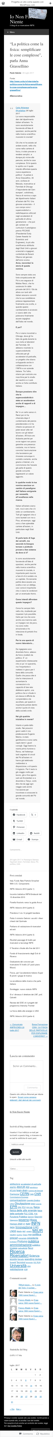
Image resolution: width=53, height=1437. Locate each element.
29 (36, 1396)
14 (31, 1385)
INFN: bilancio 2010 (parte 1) (22, 888)
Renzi (30, 1247)
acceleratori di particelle (31, 1184)
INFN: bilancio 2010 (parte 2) (22, 907)
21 (31, 1391)
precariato (23, 1238)
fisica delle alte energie (23, 1210)
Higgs (33, 1220)
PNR (30, 1234)
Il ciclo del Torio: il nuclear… (29, 1286)
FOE (36, 1213)
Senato (20, 1259)
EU (24, 1207)
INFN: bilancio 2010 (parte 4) (22, 1016)
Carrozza (14, 1194)
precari (14, 1238)
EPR (13, 1206)
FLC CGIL (28, 1213)
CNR (37, 1193)
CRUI (12, 1203)
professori (13, 1242)
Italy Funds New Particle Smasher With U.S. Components (24, 882)
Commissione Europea (19, 1197)
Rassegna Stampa (31, 859)
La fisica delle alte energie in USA (24, 1010)
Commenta (32, 1087)
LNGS (13, 1231)
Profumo (22, 1241)
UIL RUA (36, 1262)
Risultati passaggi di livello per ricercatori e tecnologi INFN (23, 941)
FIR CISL (29, 1207)
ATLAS (13, 1190)
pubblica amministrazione (24, 1243)
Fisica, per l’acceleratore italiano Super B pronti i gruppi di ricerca (26, 974)
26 (22, 1396)
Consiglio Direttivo (33, 1200)
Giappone (14, 1220)
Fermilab (26, 861)
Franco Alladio (24, 1300)
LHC (36, 1227)
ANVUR (21, 1187)
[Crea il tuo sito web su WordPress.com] (26, 3)
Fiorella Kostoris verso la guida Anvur (26, 902)
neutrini (13, 1234)
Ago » (18, 1409)
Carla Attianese (22, 107)
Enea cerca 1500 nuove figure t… (30, 1293)
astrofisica (34, 1187)
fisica (33, 861)
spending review (33, 1259)
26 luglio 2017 (28, 73)
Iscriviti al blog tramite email (23, 1126)
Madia (19, 1231)
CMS (32, 1194)
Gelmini (31, 1216)
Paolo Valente (15, 73)
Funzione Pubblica (18, 1216)
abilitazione (15, 1183)
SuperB (13, 1262)
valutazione (16, 1269)
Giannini (38, 1216)
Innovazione (23, 1227)
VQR (26, 1269)
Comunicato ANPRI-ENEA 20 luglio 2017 (17, 1027)
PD (37, 861)
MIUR (37, 1230)
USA (18, 864)
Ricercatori (19, 1255)
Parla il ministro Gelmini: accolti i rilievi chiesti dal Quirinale (26, 920)
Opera (25, 1234)
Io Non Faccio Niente (20, 1111)
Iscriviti (16, 1152)
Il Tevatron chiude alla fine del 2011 (25, 948)
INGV (12, 1227)
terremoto (29, 1262)
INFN (35, 1223)
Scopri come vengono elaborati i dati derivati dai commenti (25, 1098)
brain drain (17, 861)
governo (23, 1220)
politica (13, 864)
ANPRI (13, 1187)
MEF (24, 1231)
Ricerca (17, 1251)
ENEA (33, 1203)
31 (12, 1401)
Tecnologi (20, 1262)
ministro (29, 1231)
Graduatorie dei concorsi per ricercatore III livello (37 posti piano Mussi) (25, 964)
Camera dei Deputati (35, 1190)
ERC (20, 1207)
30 (41, 1396)
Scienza (34, 1255)
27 (26, 1396)
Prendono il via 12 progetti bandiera (25, 913)
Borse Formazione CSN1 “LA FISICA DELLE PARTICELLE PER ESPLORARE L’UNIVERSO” (38, 1030)
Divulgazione (22, 1203)
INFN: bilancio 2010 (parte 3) (22, 934)
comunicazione (18, 1200)
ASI (27, 1187)
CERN (24, 1193)
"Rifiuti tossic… (25, 1284)
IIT (24, 1224)
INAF (28, 1223)
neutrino (19, 1235)
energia (38, 1204)
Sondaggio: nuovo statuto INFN (23, 989)
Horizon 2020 (16, 1223)
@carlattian (20, 110)
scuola (13, 1259)
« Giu (12, 1409)
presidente (32, 1238)
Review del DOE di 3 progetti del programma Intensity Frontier (24, 1004)
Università (18, 1265)
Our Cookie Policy (15, 1425)
